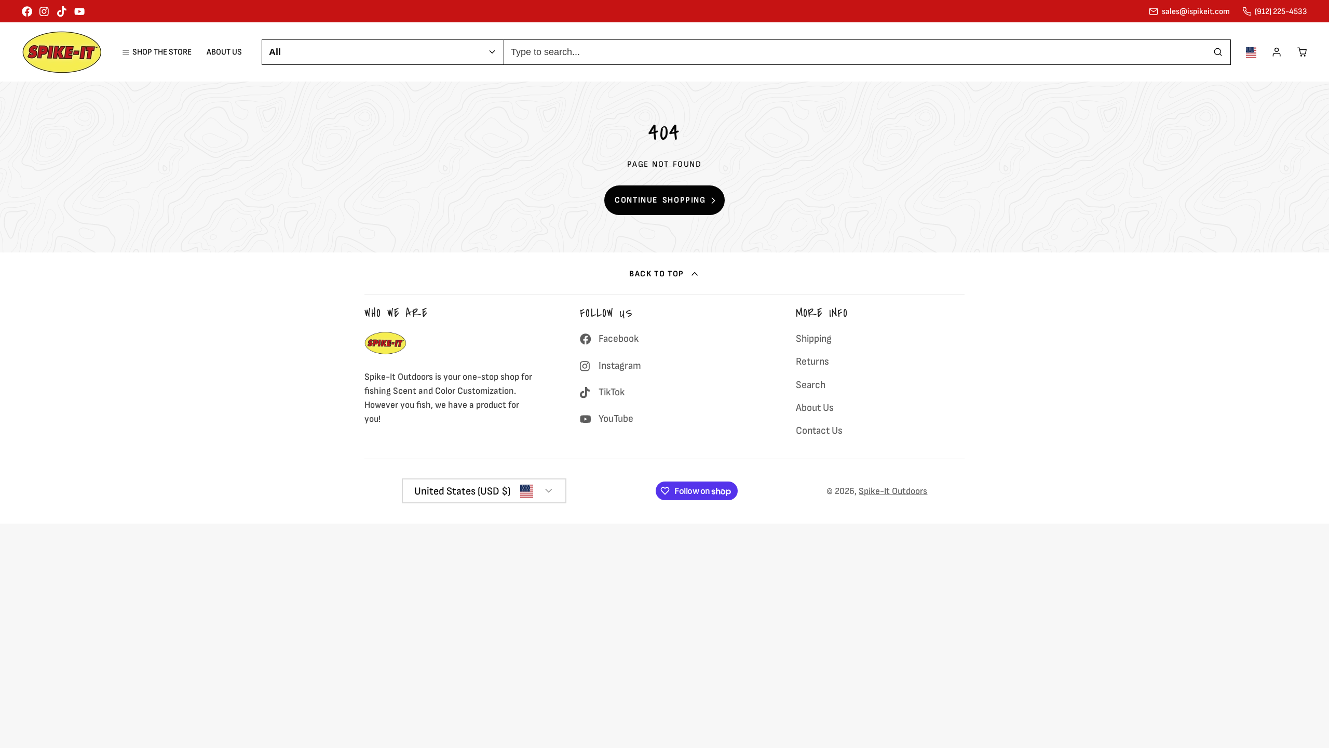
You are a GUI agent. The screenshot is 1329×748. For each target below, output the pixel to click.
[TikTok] (62, 11)
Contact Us (819, 430)
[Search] (1218, 52)
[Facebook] (27, 11)
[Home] (62, 52)
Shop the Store (161, 52)
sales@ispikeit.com (1195, 11)
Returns (812, 361)
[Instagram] (44, 11)
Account (1276, 52)
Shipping (814, 338)
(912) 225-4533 (1281, 11)
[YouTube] (79, 11)
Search (810, 385)
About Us (224, 52)
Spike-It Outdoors (893, 491)
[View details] (385, 343)
